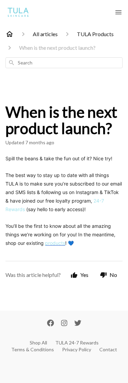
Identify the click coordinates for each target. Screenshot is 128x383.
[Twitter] (78, 323)
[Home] (9, 34)
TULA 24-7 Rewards (77, 342)
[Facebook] (50, 323)
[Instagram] (64, 323)
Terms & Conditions (32, 349)
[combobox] (64, 62)
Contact (108, 349)
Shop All (38, 342)
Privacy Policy (76, 349)
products (55, 243)
